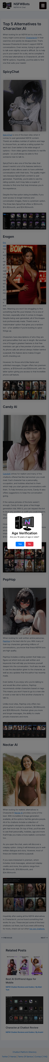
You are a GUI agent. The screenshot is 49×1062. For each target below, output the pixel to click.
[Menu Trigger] (43, 5)
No (29, 544)
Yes (20, 544)
